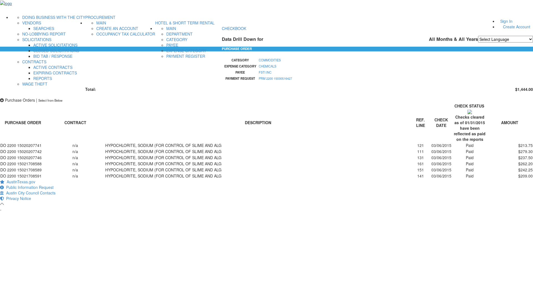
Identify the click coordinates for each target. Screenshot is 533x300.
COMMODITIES (270, 60)
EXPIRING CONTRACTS (55, 73)
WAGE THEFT (34, 84)
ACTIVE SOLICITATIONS (55, 45)
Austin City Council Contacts (30, 193)
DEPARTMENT (179, 34)
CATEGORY (176, 39)
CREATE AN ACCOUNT (117, 28)
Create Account (516, 26)
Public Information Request (29, 187)
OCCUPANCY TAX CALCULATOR (125, 34)
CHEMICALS (267, 66)
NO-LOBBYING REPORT (44, 34)
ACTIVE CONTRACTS (52, 67)
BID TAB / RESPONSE (52, 56)
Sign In (506, 21)
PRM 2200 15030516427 (275, 78)
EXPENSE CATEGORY (186, 50)
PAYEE (172, 45)
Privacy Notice (17, 198)
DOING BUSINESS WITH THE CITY (53, 17)
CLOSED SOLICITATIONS (56, 50)
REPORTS (42, 78)
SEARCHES (43, 28)
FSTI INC (265, 72)
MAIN (101, 23)
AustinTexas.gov (19, 181)
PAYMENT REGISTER (185, 56)
